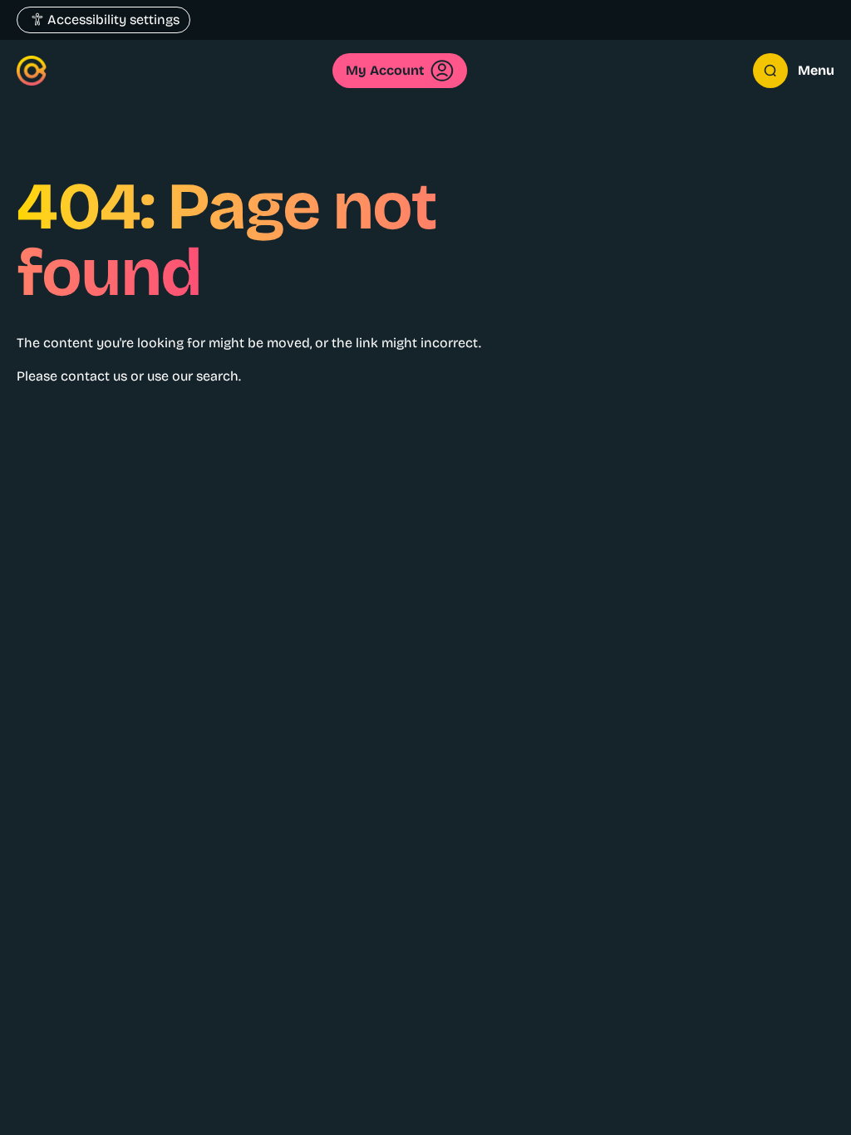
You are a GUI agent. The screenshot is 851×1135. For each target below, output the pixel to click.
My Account (385, 70)
